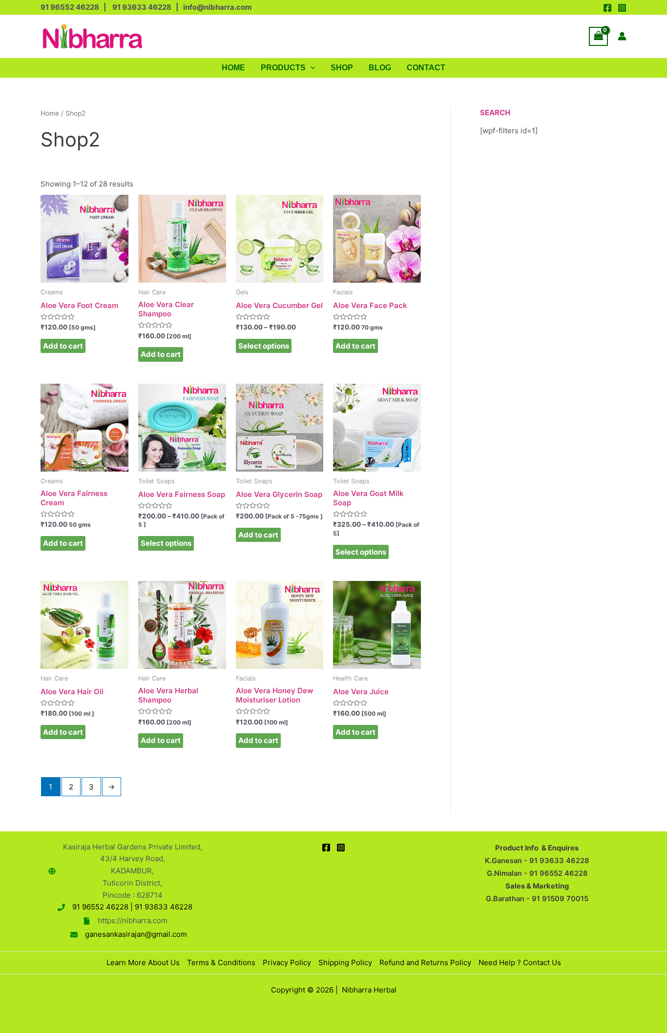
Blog (380, 67)
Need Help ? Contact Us (520, 962)
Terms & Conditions (221, 962)
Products (283, 67)
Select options (263, 346)
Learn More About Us (143, 962)
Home (233, 67)
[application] (310, 68)
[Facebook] (607, 7)
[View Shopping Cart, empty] (598, 36)
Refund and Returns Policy (425, 962)
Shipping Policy (345, 962)
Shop (342, 67)
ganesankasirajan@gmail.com (136, 934)
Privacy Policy (287, 962)
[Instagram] (622, 7)
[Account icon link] (622, 36)
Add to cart (63, 346)
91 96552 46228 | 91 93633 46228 (132, 906)
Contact (426, 67)
